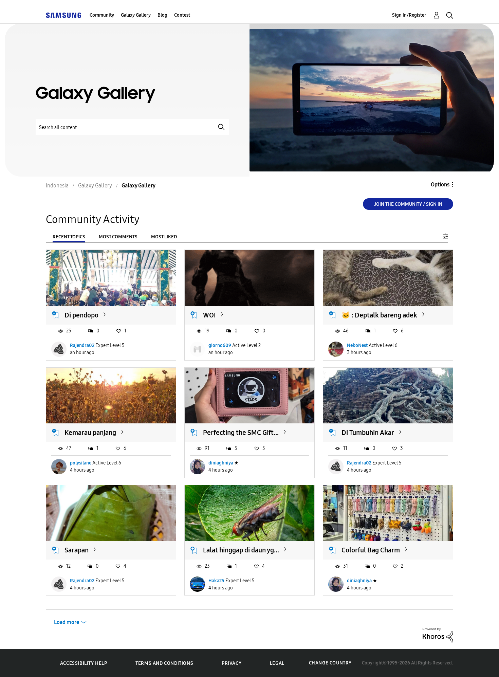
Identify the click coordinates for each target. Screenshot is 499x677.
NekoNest (357, 345)
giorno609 (219, 345)
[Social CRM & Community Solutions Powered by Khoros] (438, 635)
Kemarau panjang (90, 432)
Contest (182, 15)
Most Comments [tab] (118, 237)
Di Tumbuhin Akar (367, 432)
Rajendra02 (82, 345)
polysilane (80, 463)
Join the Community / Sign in (408, 204)
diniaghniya (220, 463)
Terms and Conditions (164, 663)
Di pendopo (81, 315)
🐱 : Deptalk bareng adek (379, 315)
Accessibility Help (83, 663)
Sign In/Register (409, 15)
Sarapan (76, 550)
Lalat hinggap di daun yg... (241, 550)
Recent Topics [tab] (69, 237)
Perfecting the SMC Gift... (241, 432)
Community (102, 15)
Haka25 (216, 581)
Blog (162, 15)
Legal (277, 663)
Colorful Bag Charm (370, 550)
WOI (209, 315)
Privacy (231, 663)
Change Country (330, 663)
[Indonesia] (63, 15)
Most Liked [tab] (164, 237)
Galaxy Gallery (136, 15)
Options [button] (440, 184)
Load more (66, 622)
